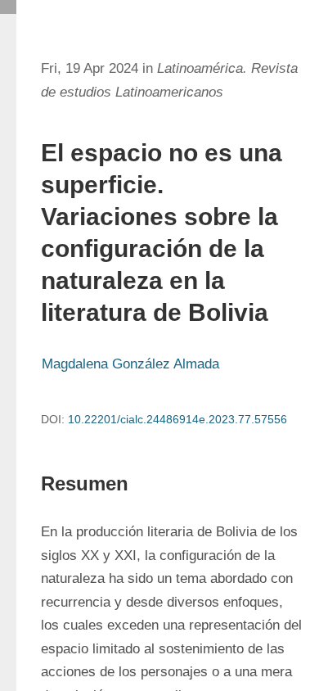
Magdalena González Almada (130, 364)
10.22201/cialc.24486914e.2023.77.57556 (177, 419)
